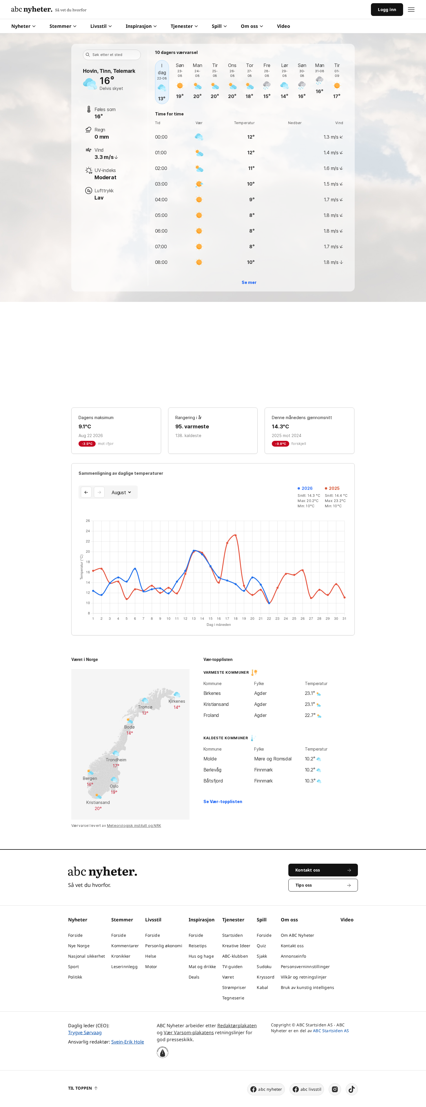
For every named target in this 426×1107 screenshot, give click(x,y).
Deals (194, 977)
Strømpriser (234, 987)
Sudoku (264, 966)
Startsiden (232, 935)
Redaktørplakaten (237, 1025)
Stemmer (60, 26)
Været (228, 977)
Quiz (261, 945)
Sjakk (262, 956)
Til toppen (80, 1088)
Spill (217, 26)
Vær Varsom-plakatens (189, 1032)
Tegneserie (233, 998)
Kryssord (265, 977)
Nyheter (20, 26)
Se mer (249, 282)
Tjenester (182, 26)
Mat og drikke (202, 966)
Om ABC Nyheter (297, 935)
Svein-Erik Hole (127, 1042)
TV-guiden (232, 966)
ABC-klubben (235, 956)
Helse (150, 956)
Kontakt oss (292, 945)
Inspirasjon (139, 26)
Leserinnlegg (124, 966)
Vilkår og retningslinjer (304, 977)
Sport (73, 966)
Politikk (75, 977)
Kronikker (120, 956)
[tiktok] (352, 1089)
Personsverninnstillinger (305, 966)
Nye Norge (79, 945)
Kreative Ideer (236, 945)
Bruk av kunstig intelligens (307, 987)
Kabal (262, 987)
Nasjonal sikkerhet (86, 956)
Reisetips (198, 945)
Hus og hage (201, 956)
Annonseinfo (293, 956)
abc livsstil (311, 1089)
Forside (75, 935)
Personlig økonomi (163, 945)
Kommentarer (125, 945)
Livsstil (98, 26)
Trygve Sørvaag (85, 1032)
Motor (151, 966)
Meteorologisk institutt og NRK (134, 825)
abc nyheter (270, 1089)
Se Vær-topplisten (222, 801)
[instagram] (335, 1089)
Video (283, 26)
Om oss (249, 26)
